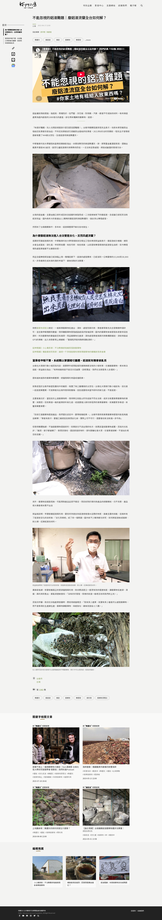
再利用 (89, 698)
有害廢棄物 (57, 777)
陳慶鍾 (49, 32)
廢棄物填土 (38, 777)
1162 (41, 689)
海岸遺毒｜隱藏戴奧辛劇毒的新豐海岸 (99, 766)
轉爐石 (50, 773)
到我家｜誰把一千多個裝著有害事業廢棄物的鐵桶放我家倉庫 (78, 351)
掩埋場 (78, 40)
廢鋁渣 (48, 40)
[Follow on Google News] (13, 65)
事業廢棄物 (88, 774)
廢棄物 (67, 40)
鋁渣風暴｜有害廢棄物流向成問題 (114, 882)
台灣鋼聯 (116, 771)
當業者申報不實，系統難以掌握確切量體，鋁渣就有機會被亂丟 (13, 40)
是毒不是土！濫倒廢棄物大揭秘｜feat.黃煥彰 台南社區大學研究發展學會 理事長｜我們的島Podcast (56, 768)
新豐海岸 (87, 771)
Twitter (34, 915)
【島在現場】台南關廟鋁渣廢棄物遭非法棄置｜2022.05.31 (103, 829)
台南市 (39, 678)
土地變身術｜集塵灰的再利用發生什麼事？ (51, 828)
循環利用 (67, 777)
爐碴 (35, 773)
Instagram (30, 915)
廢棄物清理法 (43, 327)
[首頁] (28, 5)
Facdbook (19, 915)
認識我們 (122, 5)
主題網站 (111, 5)
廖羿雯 (42, 32)
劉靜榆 (97, 774)
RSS (38, 915)
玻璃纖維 (47, 777)
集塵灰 (37, 40)
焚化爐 (93, 835)
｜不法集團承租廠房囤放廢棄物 (67, 347)
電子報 (133, 5)
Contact (27, 915)
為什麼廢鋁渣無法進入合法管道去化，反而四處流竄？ (13, 32)
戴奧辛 (95, 771)
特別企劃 (87, 5)
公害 (34, 26)
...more (88, 40)
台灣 (38, 681)
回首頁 (133, 911)
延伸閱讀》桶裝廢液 (42, 351)
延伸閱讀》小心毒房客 (43, 347)
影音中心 (99, 5)
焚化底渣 (42, 773)
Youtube (23, 915)
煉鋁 (58, 40)
